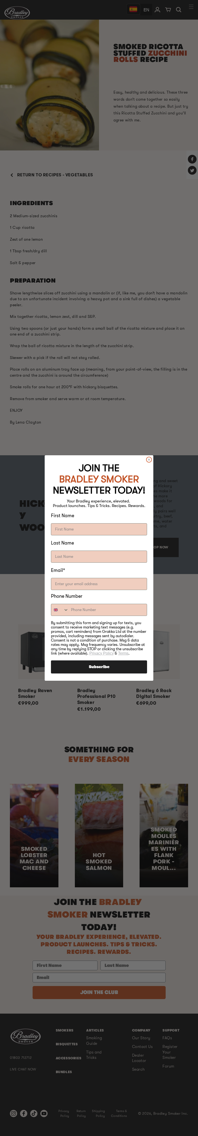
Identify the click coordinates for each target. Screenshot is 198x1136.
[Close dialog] (149, 459)
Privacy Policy (101, 653)
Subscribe (99, 667)
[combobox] (60, 610)
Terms (123, 653)
